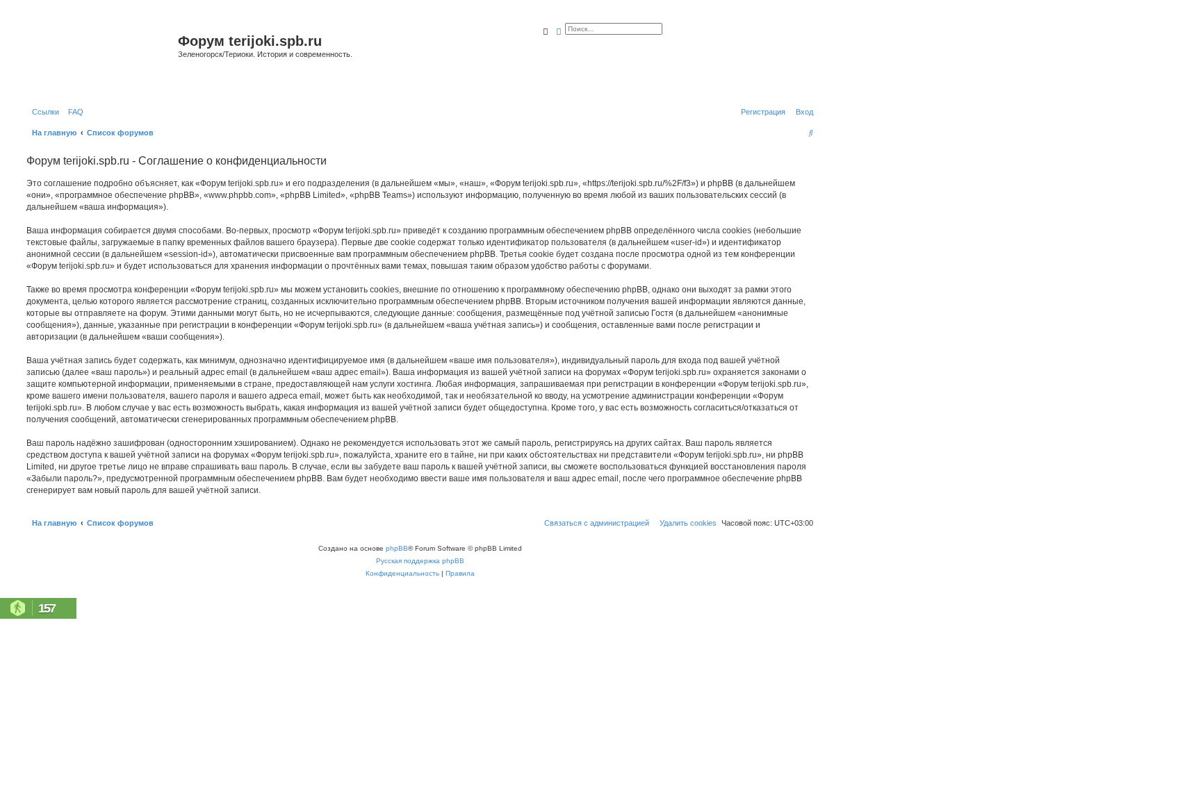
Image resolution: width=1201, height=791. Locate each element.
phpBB (397, 548)
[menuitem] (73, 111)
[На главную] (100, 58)
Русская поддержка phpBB (420, 561)
